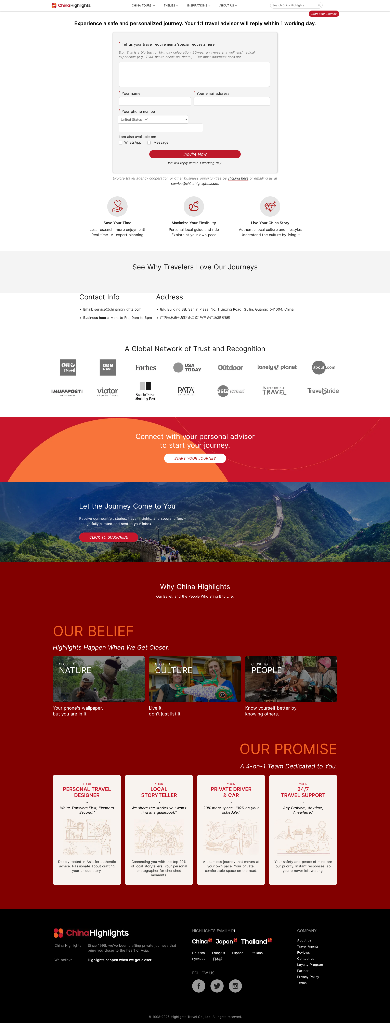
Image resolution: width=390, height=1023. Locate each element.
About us (304, 940)
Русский (199, 959)
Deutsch (198, 953)
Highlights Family (212, 930)
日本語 (218, 959)
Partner (303, 971)
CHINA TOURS (142, 5)
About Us (226, 5)
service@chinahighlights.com (194, 184)
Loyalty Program (310, 965)
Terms (302, 983)
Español (238, 953)
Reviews (303, 952)
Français (218, 953)
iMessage (160, 142)
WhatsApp (132, 142)
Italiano (257, 953)
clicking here (238, 178)
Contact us (305, 958)
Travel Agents (307, 946)
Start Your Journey (324, 13)
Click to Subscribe (108, 537)
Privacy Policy (308, 977)
